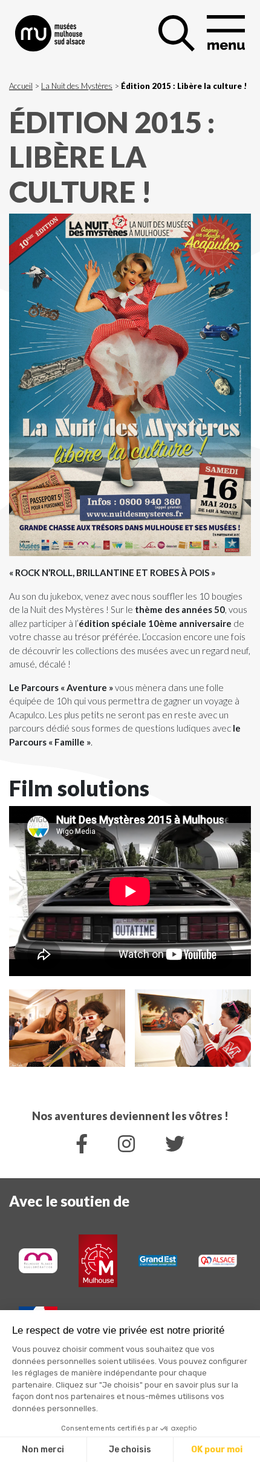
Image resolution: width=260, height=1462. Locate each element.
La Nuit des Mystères (76, 86)
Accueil (21, 86)
